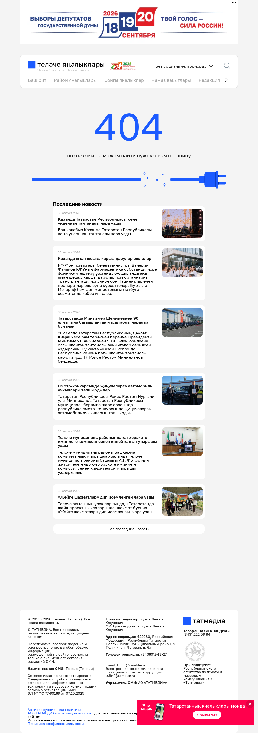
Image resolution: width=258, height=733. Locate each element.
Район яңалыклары (75, 80)
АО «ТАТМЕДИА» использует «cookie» (60, 713)
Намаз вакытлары (171, 80)
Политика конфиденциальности (56, 723)
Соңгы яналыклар (124, 80)
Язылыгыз (207, 714)
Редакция (209, 80)
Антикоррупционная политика (54, 709)
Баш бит (37, 80)
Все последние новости (129, 529)
